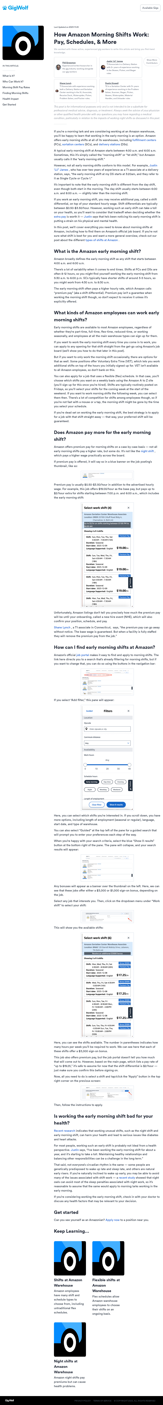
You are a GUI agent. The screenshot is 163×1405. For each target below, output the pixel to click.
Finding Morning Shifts (15, 93)
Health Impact (11, 99)
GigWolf (18, 8)
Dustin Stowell (111, 83)
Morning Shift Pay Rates (16, 87)
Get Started (9, 104)
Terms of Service (102, 1401)
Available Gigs (150, 8)
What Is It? (9, 76)
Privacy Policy (82, 1401)
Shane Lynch (65, 83)
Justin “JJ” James (115, 61)
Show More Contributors (152, 61)
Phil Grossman (69, 63)
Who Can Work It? (13, 81)
